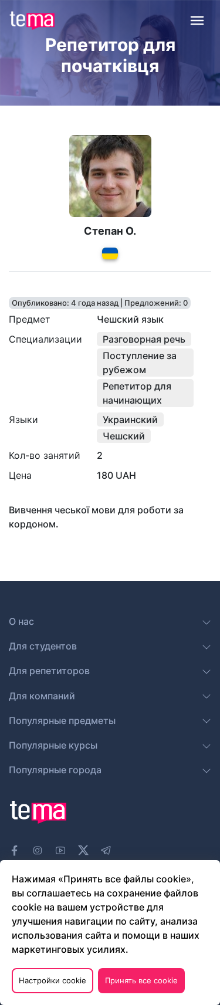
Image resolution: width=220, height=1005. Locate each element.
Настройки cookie (52, 980)
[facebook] (15, 851)
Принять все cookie (141, 980)
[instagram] (37, 851)
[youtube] (60, 851)
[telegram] (106, 851)
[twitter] (83, 849)
